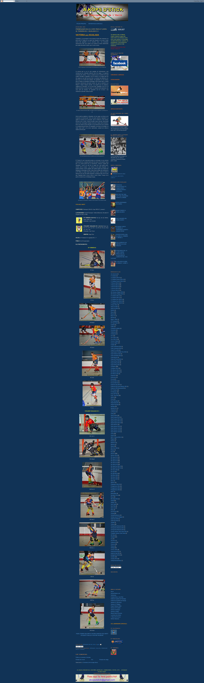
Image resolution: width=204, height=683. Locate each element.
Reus (112, 497)
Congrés (113, 344)
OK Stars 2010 (114, 469)
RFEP (112, 491)
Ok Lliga (113, 471)
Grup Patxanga (114, 401)
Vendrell (112, 537)
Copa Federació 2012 (116, 353)
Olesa (112, 480)
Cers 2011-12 (114, 337)
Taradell (112, 522)
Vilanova (113, 544)
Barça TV (113, 315)
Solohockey (113, 595)
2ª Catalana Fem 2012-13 (116, 301)
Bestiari (112, 317)
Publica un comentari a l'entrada (83, 657)
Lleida (112, 413)
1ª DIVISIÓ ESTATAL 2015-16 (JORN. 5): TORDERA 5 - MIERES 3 (121, 236)
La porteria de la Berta (116, 615)
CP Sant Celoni (114, 323)
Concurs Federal (114, 341)
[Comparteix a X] (79, 646)
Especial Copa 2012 (115, 384)
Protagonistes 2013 (115, 489)
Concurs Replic (114, 343)
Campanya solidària (115, 328)
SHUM (112, 500)
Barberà (112, 310)
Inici (92, 659)
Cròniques (92, 648)
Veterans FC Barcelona (116, 602)
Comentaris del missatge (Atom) (90, 662)
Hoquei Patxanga (115, 404)
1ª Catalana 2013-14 (115, 277)
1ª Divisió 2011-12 (115, 285)
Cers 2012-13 (114, 339)
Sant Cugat (113, 504)
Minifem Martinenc (115, 618)
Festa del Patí (114, 393)
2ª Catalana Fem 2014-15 (116, 303)
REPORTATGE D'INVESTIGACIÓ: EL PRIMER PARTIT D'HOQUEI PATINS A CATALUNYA (120, 188)
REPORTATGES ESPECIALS (95, 23)
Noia (112, 451)
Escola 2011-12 (114, 381)
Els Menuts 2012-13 (115, 372)
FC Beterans (114, 391)
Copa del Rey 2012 (115, 364)
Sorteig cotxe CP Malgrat (116, 517)
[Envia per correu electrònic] (76, 646)
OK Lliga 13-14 (114, 462)
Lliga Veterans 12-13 (115, 428)
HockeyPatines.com (115, 593)
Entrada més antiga (103, 659)
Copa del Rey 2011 (115, 362)
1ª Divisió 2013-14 (115, 288)
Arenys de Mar (114, 306)
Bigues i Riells (114, 319)
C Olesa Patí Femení (116, 617)
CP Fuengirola (114, 321)
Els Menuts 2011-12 (115, 370)
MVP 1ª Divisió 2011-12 (116, 437)
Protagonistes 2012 (115, 488)
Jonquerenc (113, 410)
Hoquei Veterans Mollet (116, 606)
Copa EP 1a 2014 (115, 350)
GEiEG (112, 397)
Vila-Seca (113, 540)
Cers (112, 335)
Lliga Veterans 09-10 (115, 426)
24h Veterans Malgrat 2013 (117, 292)
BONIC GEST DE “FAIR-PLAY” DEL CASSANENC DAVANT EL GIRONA (121, 196)
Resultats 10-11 (114, 495)
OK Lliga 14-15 (114, 464)
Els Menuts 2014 (115, 373)
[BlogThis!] (78, 646)
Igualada (98, 648)
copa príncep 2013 (115, 551)
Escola (112, 379)
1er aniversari (114, 274)
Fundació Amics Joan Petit (117, 597)
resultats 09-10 (114, 558)
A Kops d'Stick (114, 304)
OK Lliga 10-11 (114, 457)
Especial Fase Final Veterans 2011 (119, 386)
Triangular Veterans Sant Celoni (118, 533)
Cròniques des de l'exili (118, 173)
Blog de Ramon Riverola (116, 613)
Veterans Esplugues (115, 609)
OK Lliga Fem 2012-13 (116, 468)
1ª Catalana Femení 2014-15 (117, 281)
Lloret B (112, 435)
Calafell (112, 324)
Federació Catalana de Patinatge (118, 598)
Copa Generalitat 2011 (116, 355)
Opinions (113, 482)
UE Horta (113, 535)
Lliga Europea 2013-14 (116, 422)
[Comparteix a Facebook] (81, 646)
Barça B (113, 314)
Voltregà (113, 547)
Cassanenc (113, 330)
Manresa (113, 444)
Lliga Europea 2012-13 (116, 420)
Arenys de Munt (114, 308)
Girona (112, 399)
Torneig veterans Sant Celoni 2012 (119, 531)
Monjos (112, 449)
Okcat (112, 591)
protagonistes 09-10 (115, 555)
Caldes (112, 326)
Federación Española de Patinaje (118, 600)
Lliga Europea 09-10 (115, 417)
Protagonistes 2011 (115, 486)
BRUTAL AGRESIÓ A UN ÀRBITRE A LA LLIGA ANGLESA (121, 244)
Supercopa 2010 (114, 518)
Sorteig (112, 513)
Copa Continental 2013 (116, 346)
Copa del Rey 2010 (115, 361)
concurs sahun (114, 549)
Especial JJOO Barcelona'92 (117, 388)
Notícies (113, 453)
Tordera (82, 649)
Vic (111, 538)
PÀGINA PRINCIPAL (81, 23)
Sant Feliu (113, 506)
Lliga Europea (114, 415)
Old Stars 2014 (114, 479)
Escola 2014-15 (114, 382)
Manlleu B (113, 442)
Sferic (112, 509)
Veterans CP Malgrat (115, 604)
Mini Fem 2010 (114, 448)
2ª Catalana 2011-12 (115, 295)
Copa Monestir (114, 357)
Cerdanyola (113, 333)
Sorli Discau (113, 511)
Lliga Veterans (114, 424)
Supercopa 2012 (114, 520)
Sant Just (113, 508)
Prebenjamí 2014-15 (115, 484)
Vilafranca (113, 542)
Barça (112, 312)
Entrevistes (113, 377)
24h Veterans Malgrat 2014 (117, 294)
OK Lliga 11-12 (114, 459)
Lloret (112, 433)
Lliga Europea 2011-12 (116, 419)
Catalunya (113, 332)
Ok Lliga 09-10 (114, 473)
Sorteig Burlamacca (115, 515)
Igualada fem (114, 408)
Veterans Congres (115, 611)
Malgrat (112, 439)
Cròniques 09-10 (114, 368)
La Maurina (113, 411)
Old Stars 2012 (114, 477)
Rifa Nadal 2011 (114, 498)
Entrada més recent (80, 659)
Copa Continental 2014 (116, 348)
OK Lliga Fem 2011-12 (116, 466)
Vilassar (113, 546)
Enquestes (113, 375)
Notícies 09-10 (114, 455)
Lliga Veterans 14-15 (115, 431)
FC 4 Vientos (114, 390)
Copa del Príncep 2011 (116, 359)
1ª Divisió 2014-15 (115, 290)
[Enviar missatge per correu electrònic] (100, 644)
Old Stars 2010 (114, 475)
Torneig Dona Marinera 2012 (117, 527)
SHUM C (113, 502)
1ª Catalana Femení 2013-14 (117, 279)
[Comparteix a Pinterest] (82, 646)
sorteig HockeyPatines (116, 560)
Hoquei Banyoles (115, 402)
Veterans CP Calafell (115, 607)
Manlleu (112, 440)
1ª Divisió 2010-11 (115, 283)
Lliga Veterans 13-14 (115, 430)
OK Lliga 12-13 (114, 460)
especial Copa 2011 (115, 553)
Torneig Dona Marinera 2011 (117, 526)
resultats (113, 556)
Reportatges (113, 493)
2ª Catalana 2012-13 (115, 297)
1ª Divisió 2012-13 (115, 286)
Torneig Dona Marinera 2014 (117, 529)
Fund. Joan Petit (114, 395)
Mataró (112, 446)
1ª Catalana (113, 275)
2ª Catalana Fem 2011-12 (116, 299)
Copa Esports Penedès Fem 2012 (118, 352)
